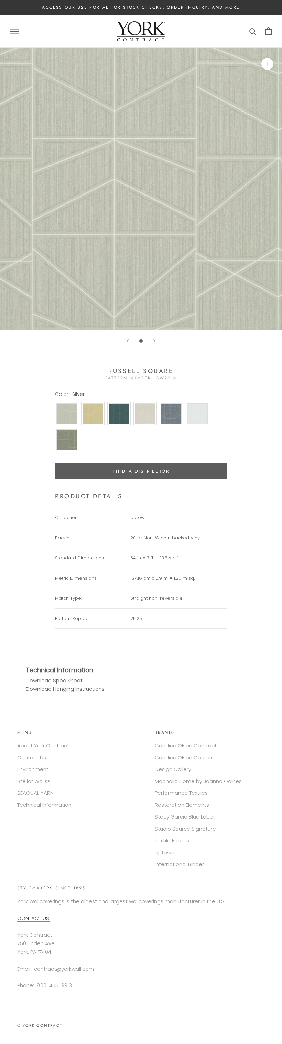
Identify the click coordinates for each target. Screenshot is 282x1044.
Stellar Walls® (33, 781)
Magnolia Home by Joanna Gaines (198, 781)
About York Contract (43, 745)
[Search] (253, 31)
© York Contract (39, 1025)
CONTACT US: (33, 918)
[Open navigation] (14, 31)
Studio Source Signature (185, 828)
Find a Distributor (141, 471)
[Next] (154, 340)
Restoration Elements (182, 805)
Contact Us (31, 757)
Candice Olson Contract (186, 745)
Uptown (164, 852)
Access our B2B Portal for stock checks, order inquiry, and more (141, 7)
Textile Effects (172, 840)
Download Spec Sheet (54, 680)
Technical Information (44, 805)
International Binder (179, 864)
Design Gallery (173, 769)
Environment (32, 769)
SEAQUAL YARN (35, 793)
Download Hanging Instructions (65, 689)
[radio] (66, 413)
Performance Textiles (181, 793)
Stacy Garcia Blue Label (184, 816)
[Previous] (128, 340)
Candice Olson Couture (185, 757)
